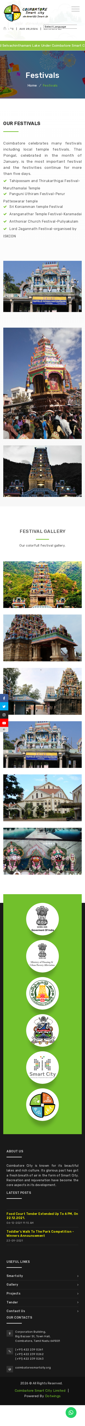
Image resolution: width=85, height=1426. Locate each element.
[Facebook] (4, 698)
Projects (13, 1293)
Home (32, 85)
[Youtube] (4, 723)
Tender (12, 1302)
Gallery (12, 1284)
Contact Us (16, 1311)
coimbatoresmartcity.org (33, 1367)
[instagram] (4, 714)
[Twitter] (4, 706)
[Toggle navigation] (75, 9)
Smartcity (15, 1276)
